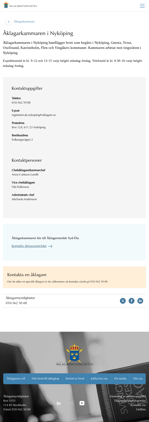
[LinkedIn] (59, 403)
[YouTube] (82, 403)
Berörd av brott (75, 378)
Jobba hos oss (99, 378)
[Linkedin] (138, 301)
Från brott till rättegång (45, 378)
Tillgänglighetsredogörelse (130, 400)
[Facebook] (130, 301)
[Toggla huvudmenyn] (142, 6)
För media (120, 378)
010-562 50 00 (16, 303)
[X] (121, 301)
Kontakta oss (138, 405)
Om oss (137, 378)
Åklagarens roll (16, 378)
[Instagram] (70, 403)
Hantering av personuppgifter (128, 396)
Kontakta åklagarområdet (29, 246)
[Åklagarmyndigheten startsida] (20, 5)
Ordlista (141, 409)
